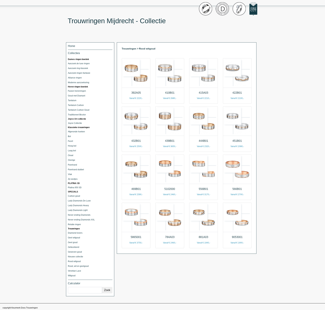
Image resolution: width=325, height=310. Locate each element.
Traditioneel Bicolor (77, 114)
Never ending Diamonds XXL (81, 220)
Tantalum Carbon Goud (78, 110)
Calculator (74, 283)
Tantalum (72, 100)
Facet (70, 141)
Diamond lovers (75, 233)
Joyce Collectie (75, 123)
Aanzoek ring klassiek (78, 68)
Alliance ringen (75, 78)
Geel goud (73, 242)
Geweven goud (75, 252)
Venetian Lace (74, 271)
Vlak (70, 174)
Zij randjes (73, 179)
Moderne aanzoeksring (78, 82)
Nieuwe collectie (75, 256)
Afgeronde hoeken (76, 131)
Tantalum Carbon (76, 105)
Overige (71, 160)
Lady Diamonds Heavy (78, 205)
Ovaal (70, 155)
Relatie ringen (74, 224)
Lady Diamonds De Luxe (79, 201)
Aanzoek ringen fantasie (79, 73)
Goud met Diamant (76, 96)
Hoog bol (72, 146)
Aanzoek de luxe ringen (79, 63)
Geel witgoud (74, 237)
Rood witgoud (74, 261)
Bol (69, 136)
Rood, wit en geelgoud (78, 266)
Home (71, 46)
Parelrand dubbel (76, 169)
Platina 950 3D (75, 187)
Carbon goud (74, 196)
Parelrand (72, 165)
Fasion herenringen (77, 91)
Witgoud (71, 275)
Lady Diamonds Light (78, 210)
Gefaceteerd (73, 247)
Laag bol (72, 150)
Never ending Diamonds (79, 215)
